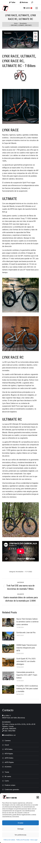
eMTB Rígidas (9, 762)
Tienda (7, 772)
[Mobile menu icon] (36, 8)
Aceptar (20, 823)
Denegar (20, 829)
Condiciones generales (12, 789)
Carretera (7, 740)
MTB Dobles (9, 749)
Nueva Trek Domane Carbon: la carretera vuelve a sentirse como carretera (27, 622)
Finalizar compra (10, 785)
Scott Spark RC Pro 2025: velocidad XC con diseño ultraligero (26, 661)
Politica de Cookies (9, 840)
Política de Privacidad (22, 840)
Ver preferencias (20, 835)
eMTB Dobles (9, 758)
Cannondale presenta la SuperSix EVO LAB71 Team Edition (26, 675)
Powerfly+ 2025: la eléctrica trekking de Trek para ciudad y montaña (27, 688)
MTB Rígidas (9, 753)
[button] (38, 797)
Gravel (7, 745)
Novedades (7, 33)
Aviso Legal (33, 840)
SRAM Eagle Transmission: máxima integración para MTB (26, 648)
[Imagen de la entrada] (8, 622)
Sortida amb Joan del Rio (26, 633)
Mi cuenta (8, 776)
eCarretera (8, 767)
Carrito (7, 781)
